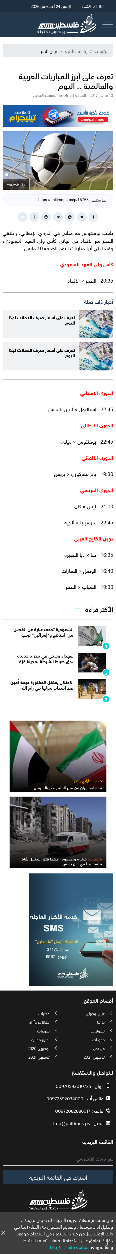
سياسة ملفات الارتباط (69, 1246)
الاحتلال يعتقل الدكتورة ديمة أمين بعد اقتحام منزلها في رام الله (41, 684)
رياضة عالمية (76, 50)
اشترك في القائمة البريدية (58, 1177)
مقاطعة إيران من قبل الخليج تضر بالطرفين (68, 787)
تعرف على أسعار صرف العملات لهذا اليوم (42, 319)
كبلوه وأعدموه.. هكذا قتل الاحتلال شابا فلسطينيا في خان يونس (62, 861)
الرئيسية (101, 50)
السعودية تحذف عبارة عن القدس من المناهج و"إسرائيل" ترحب (43, 631)
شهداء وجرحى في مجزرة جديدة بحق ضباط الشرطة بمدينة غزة (45, 658)
